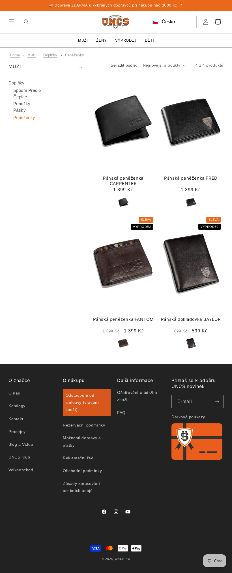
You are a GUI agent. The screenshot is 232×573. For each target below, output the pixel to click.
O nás (14, 393)
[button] (12, 22)
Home (15, 55)
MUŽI (83, 40)
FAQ (121, 412)
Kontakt (15, 419)
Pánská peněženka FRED (191, 178)
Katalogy (16, 406)
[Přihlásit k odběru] (217, 401)
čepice (20, 96)
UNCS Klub (19, 457)
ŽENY (101, 40)
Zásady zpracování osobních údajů (81, 487)
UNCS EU (122, 559)
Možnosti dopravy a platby (82, 441)
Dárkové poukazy (188, 417)
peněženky (74, 55)
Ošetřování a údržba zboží (137, 396)
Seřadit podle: (124, 65)
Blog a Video (20, 444)
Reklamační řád (78, 458)
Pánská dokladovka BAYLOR (191, 319)
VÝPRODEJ (125, 40)
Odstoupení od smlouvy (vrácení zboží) (82, 402)
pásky (19, 110)
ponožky (22, 103)
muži (31, 55)
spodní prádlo (27, 90)
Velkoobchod (20, 470)
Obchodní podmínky (82, 470)
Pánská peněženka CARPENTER (123, 180)
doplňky (50, 55)
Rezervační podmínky (84, 425)
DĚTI (149, 40)
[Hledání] (25, 22)
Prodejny (17, 431)
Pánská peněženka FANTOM (123, 319)
